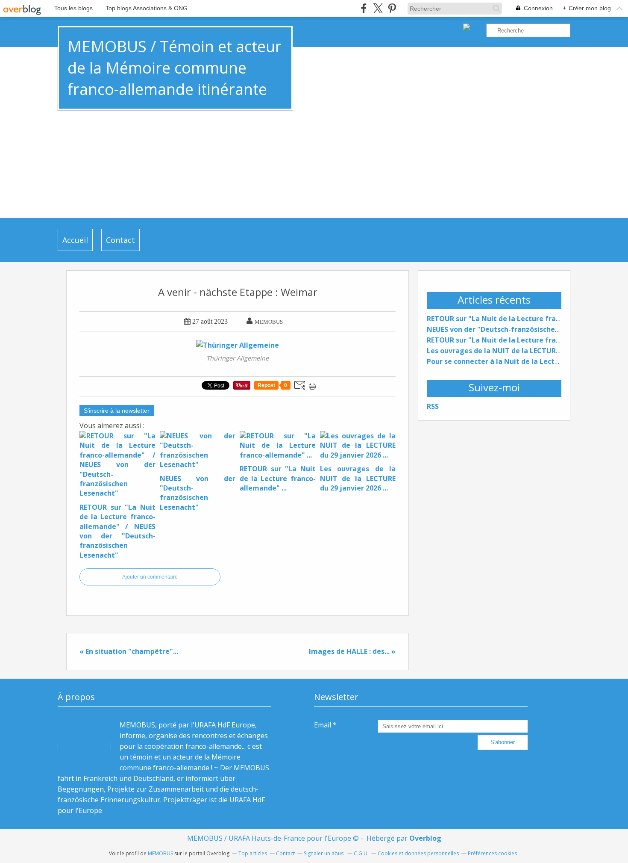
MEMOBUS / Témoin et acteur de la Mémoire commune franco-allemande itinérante (174, 68)
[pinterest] (392, 8)
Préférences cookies (492, 853)
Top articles (252, 853)
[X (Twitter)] (378, 8)
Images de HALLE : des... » (352, 651)
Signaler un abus (324, 853)
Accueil (75, 240)
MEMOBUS (160, 853)
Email (322, 725)
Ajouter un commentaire (150, 577)
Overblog (425, 838)
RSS (433, 406)
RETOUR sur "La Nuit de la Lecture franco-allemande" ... (522, 340)
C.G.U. (361, 853)
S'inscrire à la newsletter (117, 410)
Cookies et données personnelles (418, 853)
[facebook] (363, 8)
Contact (120, 240)
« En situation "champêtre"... (128, 651)
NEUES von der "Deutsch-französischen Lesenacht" (513, 329)
